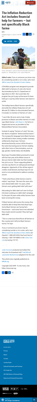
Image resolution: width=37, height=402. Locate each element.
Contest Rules (7, 362)
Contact (6, 358)
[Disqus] (18, 311)
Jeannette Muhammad (10, 255)
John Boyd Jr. (20, 122)
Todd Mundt (26, 252)
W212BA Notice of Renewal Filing (13, 374)
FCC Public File (8, 370)
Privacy (6, 351)
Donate (31, 3)
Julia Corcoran (7, 250)
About (5, 354)
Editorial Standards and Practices (13, 366)
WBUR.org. (5, 261)
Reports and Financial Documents (13, 378)
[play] (3, 400)
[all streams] (34, 399)
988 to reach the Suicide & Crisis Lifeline (16, 82)
